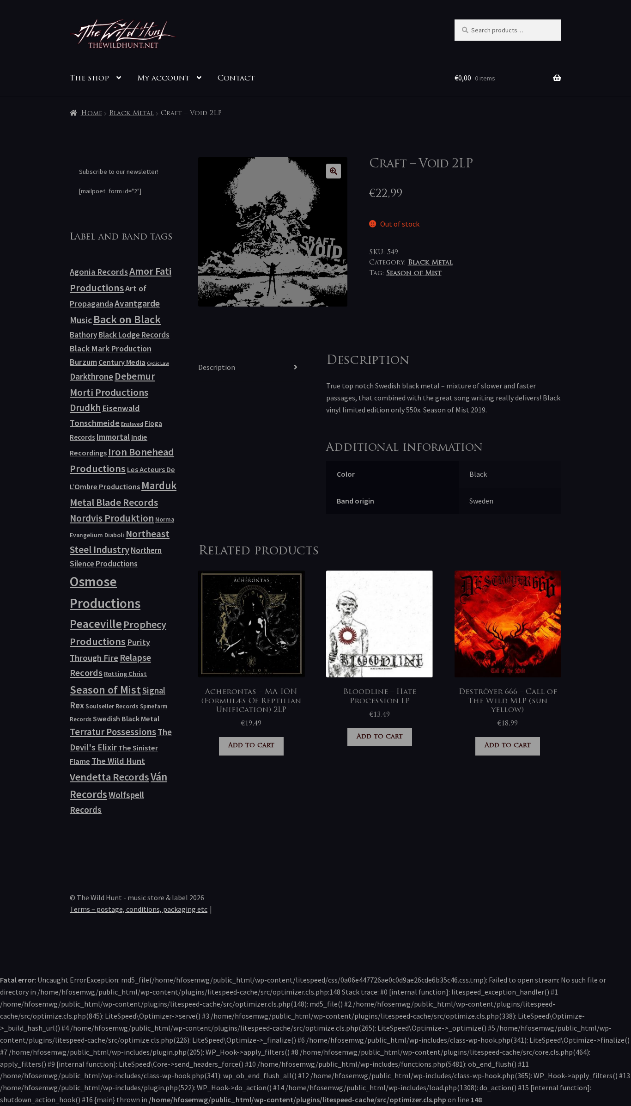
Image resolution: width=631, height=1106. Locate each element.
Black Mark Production (111, 348)
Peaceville (96, 623)
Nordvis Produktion (112, 518)
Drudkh (85, 408)
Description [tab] (216, 367)
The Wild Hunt (118, 761)
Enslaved (132, 423)
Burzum (83, 361)
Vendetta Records (109, 776)
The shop (89, 78)
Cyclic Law (158, 363)
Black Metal (131, 113)
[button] (333, 171)
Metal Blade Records (114, 502)
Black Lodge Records (134, 335)
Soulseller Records (112, 706)
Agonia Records (99, 271)
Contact (236, 78)
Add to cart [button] (251, 745)
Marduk (158, 485)
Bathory (83, 335)
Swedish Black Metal (126, 718)
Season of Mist (414, 273)
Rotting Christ (125, 674)
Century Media (122, 362)
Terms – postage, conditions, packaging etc (138, 909)
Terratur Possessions (113, 732)
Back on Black (127, 319)
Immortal (113, 436)
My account (163, 78)
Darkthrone (91, 376)
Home (91, 113)
